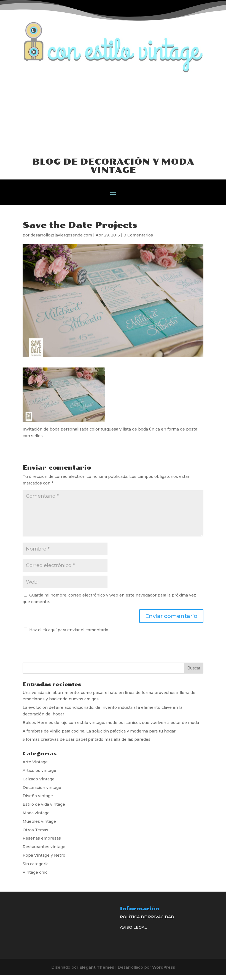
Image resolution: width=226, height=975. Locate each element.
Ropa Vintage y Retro (44, 855)
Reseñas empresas (42, 838)
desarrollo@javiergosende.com (61, 235)
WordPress (163, 967)
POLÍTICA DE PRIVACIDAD (147, 916)
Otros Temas (35, 829)
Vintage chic (35, 872)
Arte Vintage (35, 761)
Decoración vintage (42, 787)
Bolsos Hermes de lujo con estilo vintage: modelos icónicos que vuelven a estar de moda (111, 722)
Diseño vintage (38, 795)
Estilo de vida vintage (44, 804)
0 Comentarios (138, 235)
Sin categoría (36, 863)
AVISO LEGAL (133, 927)
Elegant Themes (96, 967)
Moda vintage (36, 812)
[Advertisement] (113, 114)
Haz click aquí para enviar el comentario (68, 629)
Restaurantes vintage (44, 846)
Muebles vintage (39, 821)
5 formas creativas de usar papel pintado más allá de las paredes (86, 739)
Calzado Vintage (39, 779)
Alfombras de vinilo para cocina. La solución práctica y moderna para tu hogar (99, 731)
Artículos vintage (39, 770)
